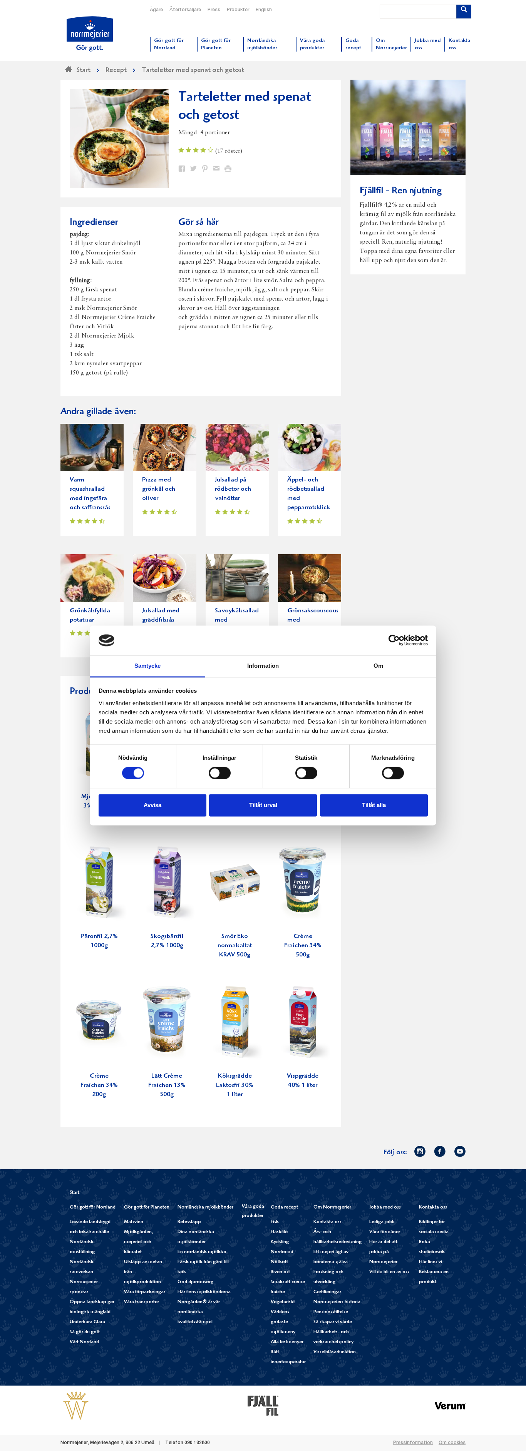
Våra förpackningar (144, 1292)
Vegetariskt (283, 1302)
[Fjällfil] (263, 1405)
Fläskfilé (279, 1232)
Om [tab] (378, 665)
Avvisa (152, 805)
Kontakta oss (327, 1222)
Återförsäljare (185, 10)
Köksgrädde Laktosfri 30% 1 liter (234, 1085)
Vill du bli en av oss (389, 1272)
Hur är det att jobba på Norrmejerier (383, 1252)
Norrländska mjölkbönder (205, 1207)
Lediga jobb (382, 1222)
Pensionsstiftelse (330, 1312)
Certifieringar (327, 1292)
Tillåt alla (374, 805)
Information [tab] (263, 665)
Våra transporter (141, 1302)
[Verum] (450, 1405)
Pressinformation (413, 1443)
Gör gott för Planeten (146, 1207)
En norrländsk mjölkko (202, 1252)
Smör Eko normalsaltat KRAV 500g (235, 945)
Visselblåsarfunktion (334, 1352)
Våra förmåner (384, 1232)
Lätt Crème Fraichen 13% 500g (167, 1085)
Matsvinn (133, 1222)
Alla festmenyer (287, 1342)
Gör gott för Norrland (93, 1207)
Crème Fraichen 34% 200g (99, 1085)
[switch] (220, 772)
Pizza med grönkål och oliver (158, 489)
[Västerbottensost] (75, 1405)
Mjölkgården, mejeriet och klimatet (138, 1242)
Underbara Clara (87, 1322)
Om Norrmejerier (332, 1207)
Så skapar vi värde (332, 1322)
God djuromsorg (195, 1282)
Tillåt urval (263, 805)
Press (214, 10)
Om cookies (452, 1443)
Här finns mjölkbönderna (204, 1292)
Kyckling (280, 1242)
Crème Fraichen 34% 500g (303, 945)
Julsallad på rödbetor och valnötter (233, 489)
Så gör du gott (85, 1332)
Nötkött (279, 1262)
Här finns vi (430, 1262)
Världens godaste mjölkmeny (283, 1322)
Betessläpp (189, 1222)
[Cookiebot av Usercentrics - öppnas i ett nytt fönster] (394, 640)
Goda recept (284, 1207)
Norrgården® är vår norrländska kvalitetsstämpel (199, 1312)
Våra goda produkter (253, 1211)
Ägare (156, 10)
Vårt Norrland (84, 1342)
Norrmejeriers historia (336, 1302)
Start (74, 1192)
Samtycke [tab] (147, 665)
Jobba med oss (385, 1207)
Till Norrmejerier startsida (90, 34)
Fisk (275, 1222)
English (264, 10)
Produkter (238, 10)
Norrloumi (282, 1252)
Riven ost (280, 1272)
